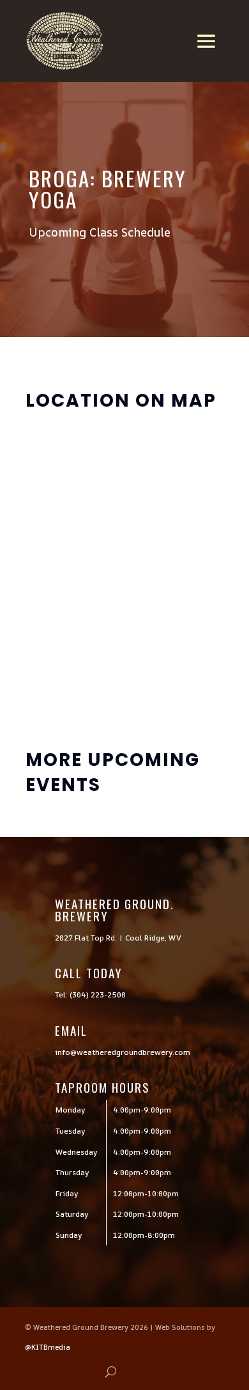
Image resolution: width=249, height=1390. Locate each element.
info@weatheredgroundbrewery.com (122, 1052)
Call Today (89, 972)
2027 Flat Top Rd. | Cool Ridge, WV (118, 937)
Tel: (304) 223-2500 (90, 994)
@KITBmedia (47, 1347)
